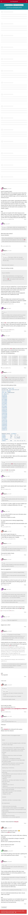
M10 (9, 832)
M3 (24, 239)
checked (6, 729)
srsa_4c (5, 227)
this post (16, 821)
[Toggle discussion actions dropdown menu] (26, 1)
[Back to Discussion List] (1, 1)
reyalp (5, 376)
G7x (5, 322)
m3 (10, 645)
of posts (13, 1)
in (8, 729)
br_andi (5, 547)
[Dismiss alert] (15, 912)
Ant (4, 254)
